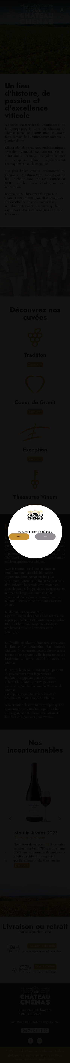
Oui (19, 536)
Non (45, 536)
